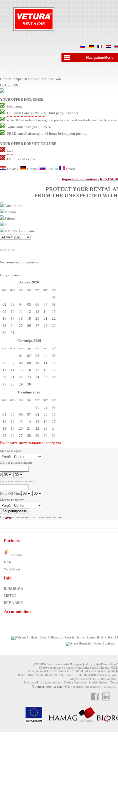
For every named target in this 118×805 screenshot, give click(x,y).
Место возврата (12, 500)
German (33, 169)
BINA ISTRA (13, 588)
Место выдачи (11, 451)
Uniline (16, 555)
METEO (10, 595)
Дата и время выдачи (16, 462)
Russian (52, 169)
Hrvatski (13, 169)
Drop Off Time (10, 493)
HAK (7, 562)
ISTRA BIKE (13, 603)
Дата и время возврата (17, 481)
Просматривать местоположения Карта (30, 517)
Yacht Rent (12, 569)
